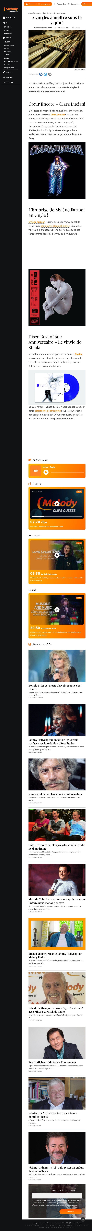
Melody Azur (9, 45)
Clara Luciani (58, 114)
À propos (36, 1223)
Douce (6, 58)
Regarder (8, 33)
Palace (6, 48)
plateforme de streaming (48, 410)
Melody (7, 42)
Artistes (9, 72)
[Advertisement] (56, 251)
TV (7, 23)
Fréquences (9, 68)
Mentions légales (76, 1223)
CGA (67, 1223)
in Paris (7, 55)
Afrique (7, 30)
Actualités (10, 18)
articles (38, 13)
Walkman (7, 52)
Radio (8, 38)
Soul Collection (11, 61)
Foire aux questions (53, 1223)
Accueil (31, 13)
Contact (9, 77)
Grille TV (7, 27)
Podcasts (8, 65)
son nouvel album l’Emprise (55, 225)
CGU (63, 1223)
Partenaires (8, 82)
